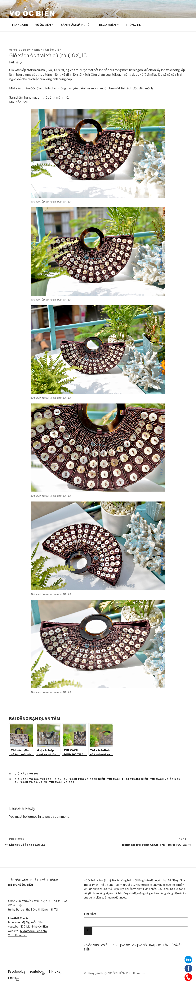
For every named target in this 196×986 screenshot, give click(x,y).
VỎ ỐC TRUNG (110, 945)
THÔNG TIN (133, 24)
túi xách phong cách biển (84, 779)
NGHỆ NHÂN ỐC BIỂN (47, 50)
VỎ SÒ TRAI (146, 945)
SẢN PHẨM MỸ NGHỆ (75, 24)
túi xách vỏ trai (62, 782)
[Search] (88, 931)
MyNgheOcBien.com (33, 931)
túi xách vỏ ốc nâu (165, 779)
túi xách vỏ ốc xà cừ (31, 782)
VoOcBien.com (17, 935)
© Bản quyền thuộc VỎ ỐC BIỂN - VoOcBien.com (114, 973)
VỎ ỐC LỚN (128, 945)
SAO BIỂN (162, 945)
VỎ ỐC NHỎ (91, 945)
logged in (34, 816)
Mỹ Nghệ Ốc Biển (32, 922)
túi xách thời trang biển (128, 779)
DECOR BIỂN (107, 24)
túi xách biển (51, 779)
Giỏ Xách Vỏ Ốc (26, 773)
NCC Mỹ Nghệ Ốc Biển (34, 926)
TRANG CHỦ (19, 24)
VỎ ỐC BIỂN (32, 13)
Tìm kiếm (90, 913)
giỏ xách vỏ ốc (26, 779)
